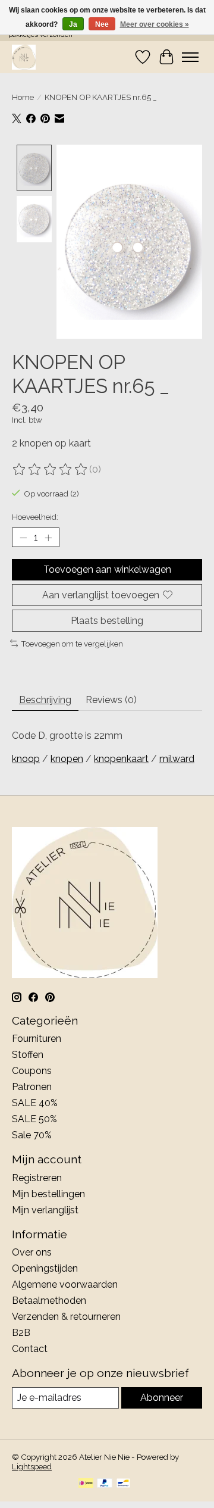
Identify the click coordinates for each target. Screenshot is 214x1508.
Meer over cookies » (154, 24)
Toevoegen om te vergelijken (72, 643)
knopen (67, 758)
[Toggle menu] (190, 57)
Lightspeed (32, 1466)
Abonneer (161, 1397)
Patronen (32, 1086)
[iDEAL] (85, 1484)
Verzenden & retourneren (66, 1316)
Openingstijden (45, 1268)
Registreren (37, 1178)
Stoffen (27, 1054)
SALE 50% (34, 1119)
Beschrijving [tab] (45, 699)
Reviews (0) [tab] (111, 699)
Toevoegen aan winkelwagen (107, 569)
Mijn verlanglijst (45, 1210)
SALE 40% (35, 1103)
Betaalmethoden (49, 1300)
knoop (26, 758)
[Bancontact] (123, 1484)
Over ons (32, 1252)
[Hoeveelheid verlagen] (23, 537)
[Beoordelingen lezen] (50, 470)
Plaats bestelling (107, 620)
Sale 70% (32, 1135)
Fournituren (36, 1038)
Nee (102, 24)
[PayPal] (104, 1484)
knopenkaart (121, 758)
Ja (73, 24)
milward (176, 758)
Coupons (32, 1070)
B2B (21, 1332)
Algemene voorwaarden (65, 1284)
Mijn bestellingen (48, 1194)
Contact (30, 1348)
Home (23, 97)
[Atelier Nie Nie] (24, 57)
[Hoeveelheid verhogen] (48, 537)
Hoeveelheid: (35, 517)
